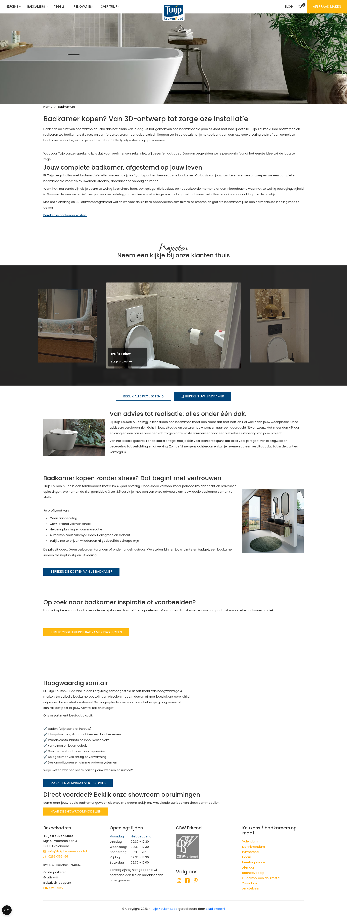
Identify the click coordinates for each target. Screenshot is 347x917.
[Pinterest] (196, 880)
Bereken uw (204, 396)
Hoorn (246, 857)
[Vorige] (31, 325)
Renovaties (83, 6)
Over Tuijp (109, 6)
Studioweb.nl (215, 909)
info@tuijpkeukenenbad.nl (67, 851)
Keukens (11, 6)
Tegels (59, 6)
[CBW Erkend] (187, 846)
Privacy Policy (53, 888)
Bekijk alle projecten (141, 396)
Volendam (250, 841)
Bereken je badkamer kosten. (65, 215)
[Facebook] (187, 880)
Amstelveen (251, 888)
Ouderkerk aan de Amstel (261, 878)
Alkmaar (248, 867)
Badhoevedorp (253, 873)
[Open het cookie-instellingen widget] (7, 910)
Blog (289, 6)
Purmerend (250, 852)
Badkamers (36, 6)
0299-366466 (58, 856)
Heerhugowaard (254, 862)
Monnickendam (253, 846)
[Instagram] (179, 880)
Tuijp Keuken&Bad (164, 909)
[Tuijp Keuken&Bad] (173, 12)
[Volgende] (315, 325)
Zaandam (249, 883)
